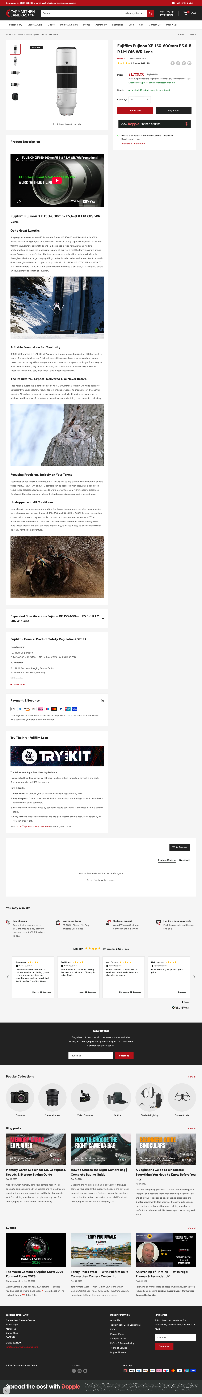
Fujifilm (121, 58)
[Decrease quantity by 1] (132, 99)
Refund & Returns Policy (122, 1343)
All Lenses (18, 34)
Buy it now (173, 110)
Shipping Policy (118, 1338)
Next (192, 34)
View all (192, 1076)
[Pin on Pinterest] (178, 63)
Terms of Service (118, 1347)
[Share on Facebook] (173, 63)
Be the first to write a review (101, 880)
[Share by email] (189, 63)
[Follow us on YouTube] (85, 1371)
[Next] (196, 1097)
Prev (182, 34)
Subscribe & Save (185, 3)
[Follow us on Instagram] (79, 1371)
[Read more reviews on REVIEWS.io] (181, 1008)
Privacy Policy (117, 1334)
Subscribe (124, 1055)
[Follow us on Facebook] (74, 1371)
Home (8, 34)
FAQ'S (113, 1329)
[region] (101, 977)
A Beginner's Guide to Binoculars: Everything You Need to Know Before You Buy (166, 1174)
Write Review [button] (179, 847)
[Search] (150, 13)
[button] (154, 63)
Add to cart (135, 110)
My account (166, 14)
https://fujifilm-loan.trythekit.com (33, 826)
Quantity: (122, 99)
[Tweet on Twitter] (184, 63)
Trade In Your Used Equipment (125, 1324)
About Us (115, 1320)
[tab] (167, 860)
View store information (133, 143)
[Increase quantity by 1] (147, 99)
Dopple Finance (118, 1352)
